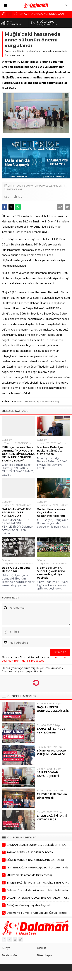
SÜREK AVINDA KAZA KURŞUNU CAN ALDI (51, 752)
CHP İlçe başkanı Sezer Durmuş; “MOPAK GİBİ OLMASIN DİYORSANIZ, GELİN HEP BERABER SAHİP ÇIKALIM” (18, 454)
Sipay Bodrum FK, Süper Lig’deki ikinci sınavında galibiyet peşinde (51, 572)
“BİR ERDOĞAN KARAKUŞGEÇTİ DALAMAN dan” (48, 776)
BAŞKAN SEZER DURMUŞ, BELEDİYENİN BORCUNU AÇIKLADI (53, 710)
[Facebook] (4, 939)
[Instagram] (15, 939)
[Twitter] (9, 939)
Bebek (32, 401)
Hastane (49, 401)
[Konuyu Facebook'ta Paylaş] (4, 207)
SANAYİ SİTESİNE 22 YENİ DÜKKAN (51, 730)
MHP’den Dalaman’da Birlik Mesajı (52, 795)
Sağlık (58, 401)
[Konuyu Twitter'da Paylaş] (11, 207)
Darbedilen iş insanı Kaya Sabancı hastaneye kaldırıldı (51, 512)
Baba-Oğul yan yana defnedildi (16, 569)
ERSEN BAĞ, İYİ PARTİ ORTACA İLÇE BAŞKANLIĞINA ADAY (52, 819)
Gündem (21, 51)
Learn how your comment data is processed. (34, 659)
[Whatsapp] (20, 939)
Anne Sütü (22, 401)
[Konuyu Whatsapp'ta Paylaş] (18, 207)
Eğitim (40, 401)
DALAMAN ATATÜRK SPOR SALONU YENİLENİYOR (16, 512)
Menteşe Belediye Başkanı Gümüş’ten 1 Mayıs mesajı (51, 451)
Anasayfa (10, 51)
